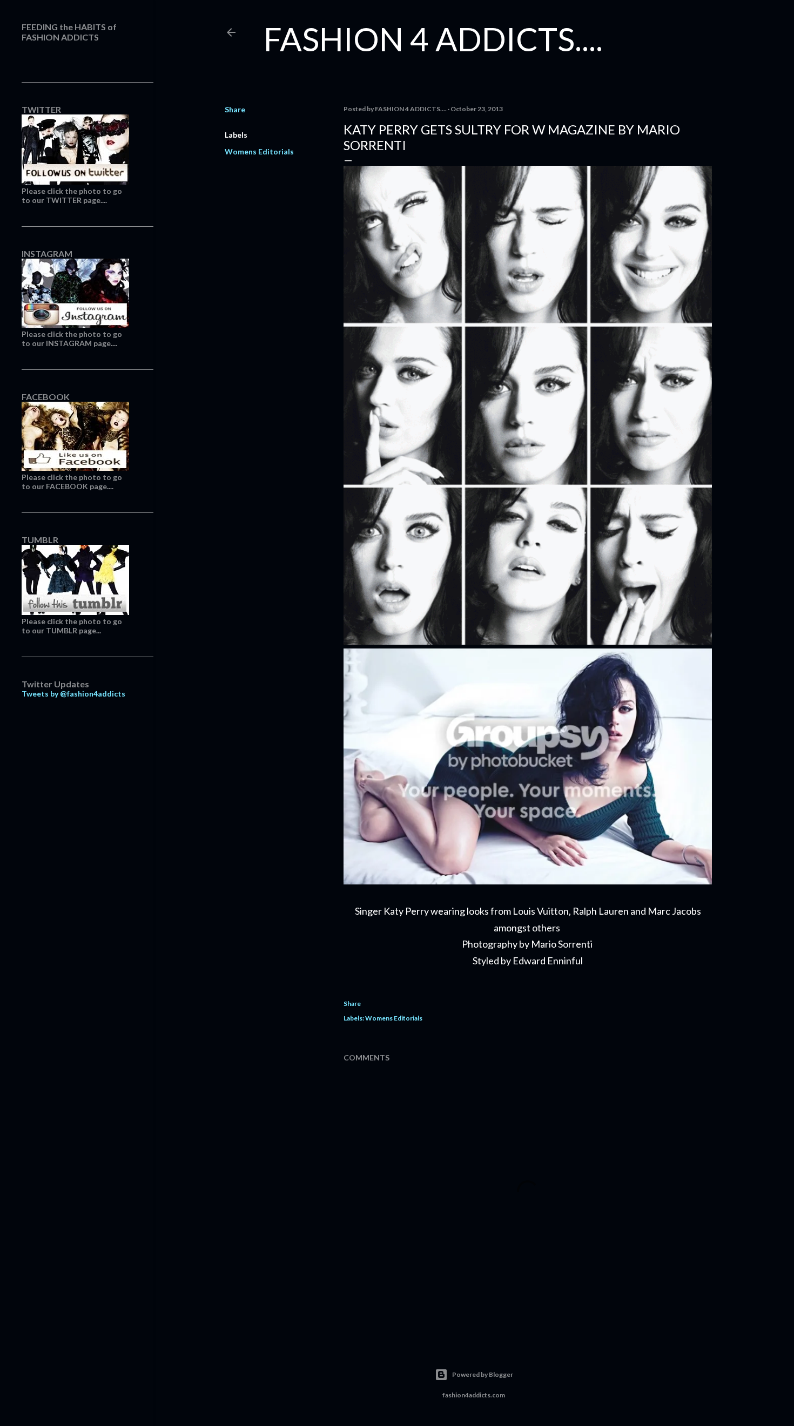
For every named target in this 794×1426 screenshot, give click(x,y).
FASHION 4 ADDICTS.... (433, 38)
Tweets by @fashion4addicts (73, 693)
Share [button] (235, 109)
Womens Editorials (259, 151)
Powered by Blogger (482, 1374)
